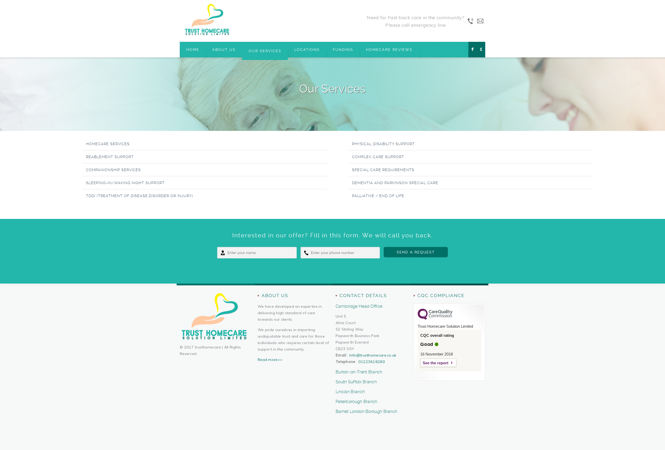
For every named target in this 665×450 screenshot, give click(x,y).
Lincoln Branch (350, 391)
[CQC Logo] (435, 318)
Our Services (265, 51)
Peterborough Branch (356, 401)
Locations (307, 50)
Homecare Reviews (389, 50)
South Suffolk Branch (356, 381)
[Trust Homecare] (207, 19)
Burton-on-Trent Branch (359, 372)
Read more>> (270, 359)
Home (192, 50)
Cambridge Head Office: (359, 306)
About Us (224, 50)
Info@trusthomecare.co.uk (372, 355)
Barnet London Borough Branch (366, 411)
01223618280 (371, 361)
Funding (343, 50)
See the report (435, 363)
